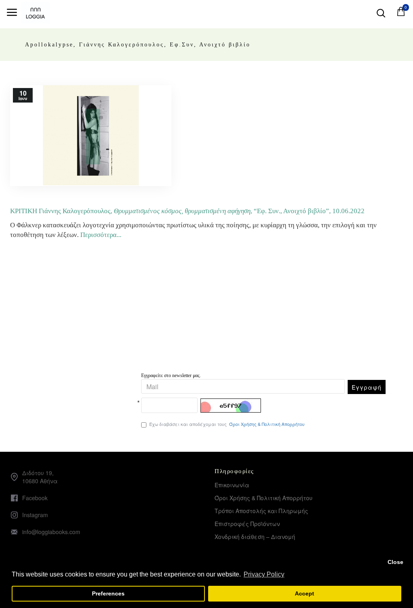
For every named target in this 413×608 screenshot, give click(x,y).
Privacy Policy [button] (264, 574)
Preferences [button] (108, 593)
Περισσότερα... (100, 235)
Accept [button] (304, 593)
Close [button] (395, 562)
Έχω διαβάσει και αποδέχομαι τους (227, 424)
